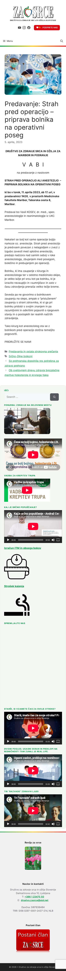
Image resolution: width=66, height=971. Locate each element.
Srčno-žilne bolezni (20, 356)
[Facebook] (28, 27)
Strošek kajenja (14, 586)
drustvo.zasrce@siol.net (34, 900)
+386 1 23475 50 (34, 896)
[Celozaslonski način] (58, 539)
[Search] (54, 397)
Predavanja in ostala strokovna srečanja (33, 351)
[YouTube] (19, 27)
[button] (61, 41)
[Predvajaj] (8, 539)
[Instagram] (24, 27)
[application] (33, 526)
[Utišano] (53, 539)
